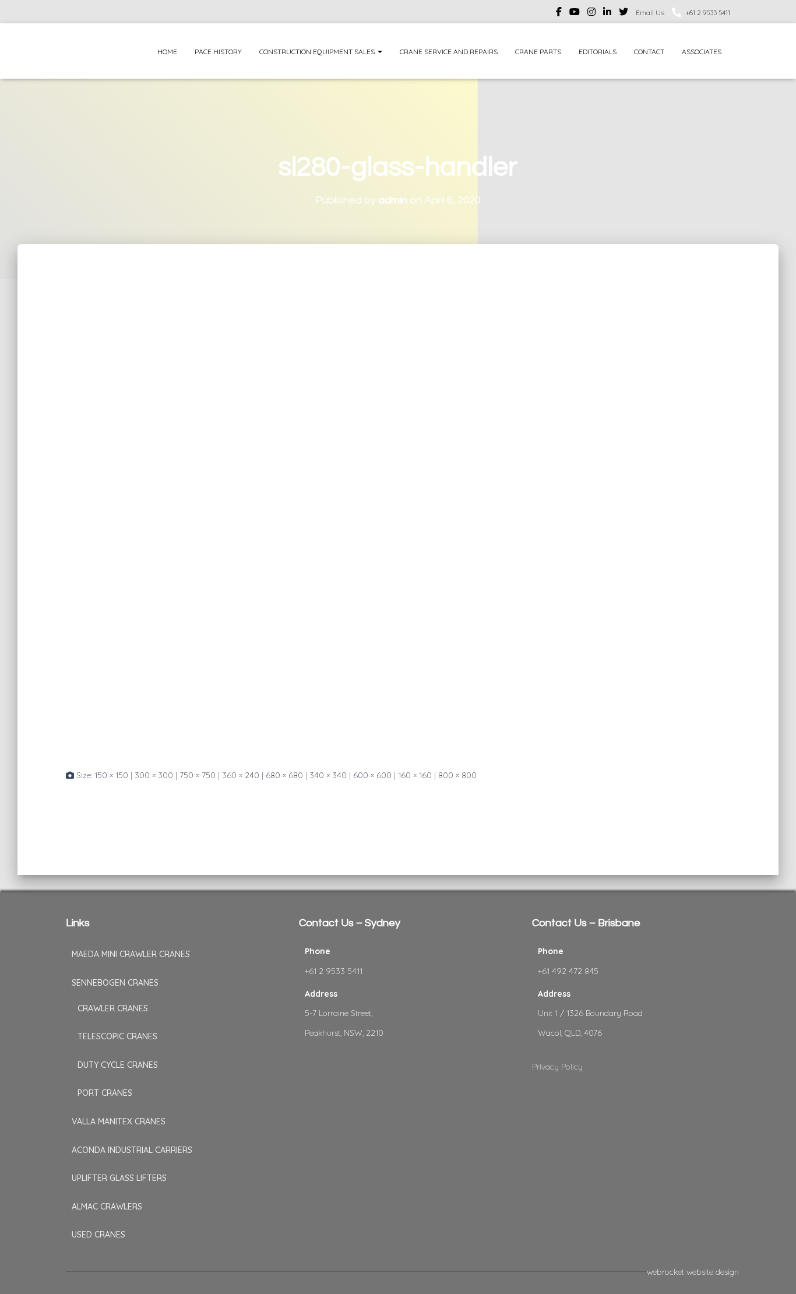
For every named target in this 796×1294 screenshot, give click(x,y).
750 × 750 (197, 775)
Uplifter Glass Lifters (119, 1178)
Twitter (623, 13)
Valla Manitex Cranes (118, 1121)
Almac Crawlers (107, 1206)
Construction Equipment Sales (317, 51)
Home (167, 51)
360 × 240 (240, 775)
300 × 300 (154, 775)
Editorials (598, 51)
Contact (649, 51)
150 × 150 (111, 775)
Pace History (218, 51)
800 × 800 (457, 775)
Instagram (591, 13)
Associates (701, 51)
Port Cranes (105, 1093)
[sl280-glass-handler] (299, 517)
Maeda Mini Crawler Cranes (131, 954)
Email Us (650, 12)
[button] (379, 51)
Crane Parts (538, 51)
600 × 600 (372, 775)
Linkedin (607, 13)
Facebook (559, 13)
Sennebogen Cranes (115, 982)
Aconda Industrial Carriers (132, 1150)
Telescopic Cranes (117, 1036)
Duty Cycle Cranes (118, 1065)
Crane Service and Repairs (449, 51)
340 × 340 (328, 775)
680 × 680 (284, 775)
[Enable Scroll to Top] (773, 1270)
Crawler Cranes (113, 1008)
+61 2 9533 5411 (707, 12)
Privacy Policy (557, 1066)
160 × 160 (415, 775)
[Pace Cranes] (87, 51)
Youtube (574, 13)
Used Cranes (98, 1234)
